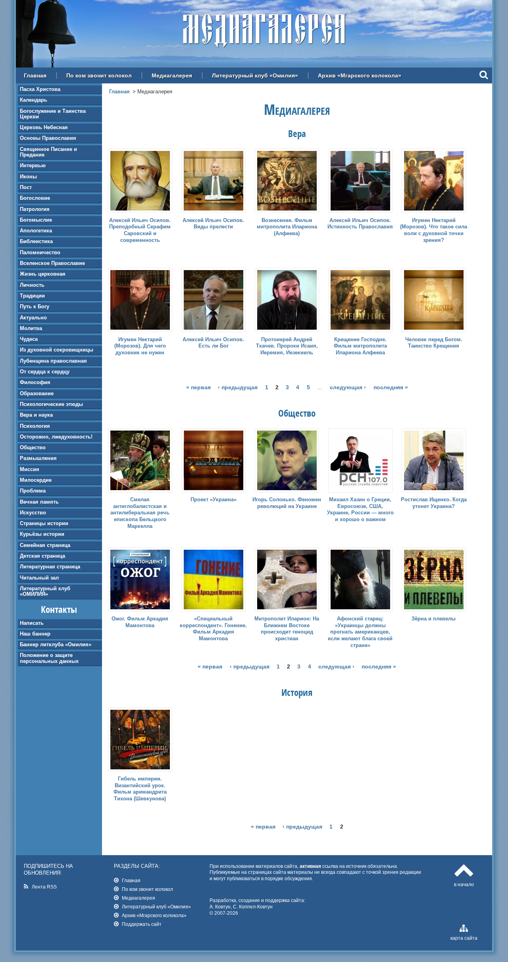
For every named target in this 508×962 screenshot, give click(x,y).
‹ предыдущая (238, 387)
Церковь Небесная (44, 127)
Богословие (35, 198)
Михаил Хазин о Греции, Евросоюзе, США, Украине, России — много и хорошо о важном (360, 509)
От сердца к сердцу (44, 372)
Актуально (33, 318)
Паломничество (40, 252)
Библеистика (36, 241)
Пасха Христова (40, 89)
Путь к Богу (34, 306)
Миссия (29, 469)
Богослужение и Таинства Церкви (53, 114)
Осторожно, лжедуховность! (56, 437)
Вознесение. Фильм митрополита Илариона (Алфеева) (287, 227)
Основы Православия (48, 138)
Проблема (33, 491)
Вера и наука (36, 415)
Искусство (33, 513)
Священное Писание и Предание (48, 152)
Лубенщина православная (53, 361)
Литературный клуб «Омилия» (255, 75)
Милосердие (36, 480)
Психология (35, 426)
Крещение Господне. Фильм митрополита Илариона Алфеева (360, 346)
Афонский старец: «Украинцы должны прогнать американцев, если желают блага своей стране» (360, 632)
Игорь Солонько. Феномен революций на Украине (286, 502)
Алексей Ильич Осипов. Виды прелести (213, 223)
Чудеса (29, 339)
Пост (26, 187)
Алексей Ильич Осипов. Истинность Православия (360, 223)
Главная (35, 75)
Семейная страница (45, 545)
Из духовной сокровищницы (56, 350)
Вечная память (39, 502)
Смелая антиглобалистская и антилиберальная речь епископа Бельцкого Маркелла (139, 512)
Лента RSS (44, 886)
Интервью (33, 165)
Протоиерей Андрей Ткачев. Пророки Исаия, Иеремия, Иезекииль (287, 346)
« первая (198, 387)
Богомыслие (36, 220)
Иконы (28, 177)
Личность (32, 285)
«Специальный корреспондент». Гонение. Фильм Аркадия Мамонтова (213, 629)
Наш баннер (35, 634)
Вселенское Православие (52, 263)
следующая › (348, 387)
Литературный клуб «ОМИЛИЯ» (45, 591)
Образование (37, 393)
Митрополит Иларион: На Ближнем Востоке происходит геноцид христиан (286, 629)
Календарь (33, 100)
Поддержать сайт (142, 924)
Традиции (32, 296)
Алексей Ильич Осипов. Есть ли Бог (213, 342)
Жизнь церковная (42, 274)
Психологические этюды (51, 404)
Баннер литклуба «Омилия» (55, 644)
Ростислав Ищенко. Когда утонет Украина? (434, 502)
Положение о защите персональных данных (49, 658)
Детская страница (42, 556)
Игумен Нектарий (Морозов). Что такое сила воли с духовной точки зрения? (433, 230)
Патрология (35, 209)
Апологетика (36, 231)
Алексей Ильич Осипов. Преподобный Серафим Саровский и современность (140, 230)
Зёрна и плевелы (434, 619)
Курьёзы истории (42, 534)
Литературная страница (50, 567)
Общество (33, 447)
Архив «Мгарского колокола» (359, 75)
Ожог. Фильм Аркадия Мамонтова (140, 622)
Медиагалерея (172, 75)
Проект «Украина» (213, 499)
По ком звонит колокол (99, 75)
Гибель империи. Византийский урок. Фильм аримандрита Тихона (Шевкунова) (140, 789)
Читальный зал (39, 578)
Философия (35, 382)
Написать (32, 623)
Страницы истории (44, 523)
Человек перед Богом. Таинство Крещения (433, 342)
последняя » (390, 387)
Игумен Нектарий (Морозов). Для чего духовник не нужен (140, 346)
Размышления (38, 458)
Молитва (31, 328)
